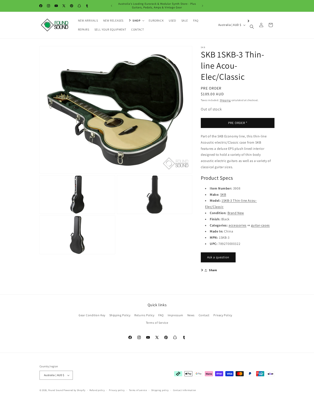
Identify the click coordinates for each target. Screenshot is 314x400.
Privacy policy (117, 390)
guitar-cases (260, 225)
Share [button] (213, 270)
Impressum (175, 315)
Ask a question (218, 257)
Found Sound (55, 390)
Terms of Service (157, 323)
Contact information (184, 390)
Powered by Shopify (74, 390)
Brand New (235, 213)
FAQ (161, 315)
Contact (204, 315)
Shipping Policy (120, 315)
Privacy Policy (222, 315)
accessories (238, 225)
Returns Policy (144, 315)
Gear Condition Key (92, 315)
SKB (223, 194)
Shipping (225, 100)
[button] (136, 20)
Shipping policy (160, 390)
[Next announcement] (202, 6)
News (191, 315)
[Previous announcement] (111, 6)
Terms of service (138, 390)
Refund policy (97, 390)
